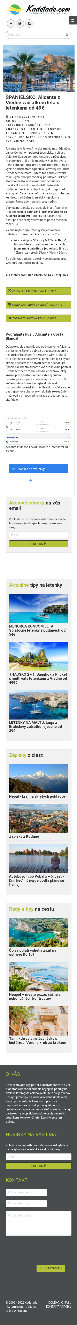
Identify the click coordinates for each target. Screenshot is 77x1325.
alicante (31, 129)
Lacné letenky (38, 124)
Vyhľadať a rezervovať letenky (34, 291)
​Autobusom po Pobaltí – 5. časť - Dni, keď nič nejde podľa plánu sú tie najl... (36, 880)
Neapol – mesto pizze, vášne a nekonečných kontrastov (35, 996)
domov (53, 1302)
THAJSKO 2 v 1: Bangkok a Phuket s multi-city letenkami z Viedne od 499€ (38, 678)
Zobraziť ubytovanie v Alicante (34, 318)
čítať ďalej (12, 399)
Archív (66, 1306)
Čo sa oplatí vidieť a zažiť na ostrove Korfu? (32, 952)
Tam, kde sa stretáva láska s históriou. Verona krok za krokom (37, 1040)
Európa (29, 141)
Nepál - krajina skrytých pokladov (37, 796)
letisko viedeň (37, 133)
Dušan (24, 120)
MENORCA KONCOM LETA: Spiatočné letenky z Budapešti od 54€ (37, 630)
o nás (65, 1302)
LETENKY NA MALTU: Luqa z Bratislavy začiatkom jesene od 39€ (35, 726)
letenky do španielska (47, 137)
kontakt (52, 1306)
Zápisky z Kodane (24, 836)
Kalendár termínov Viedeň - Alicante (37, 304)
